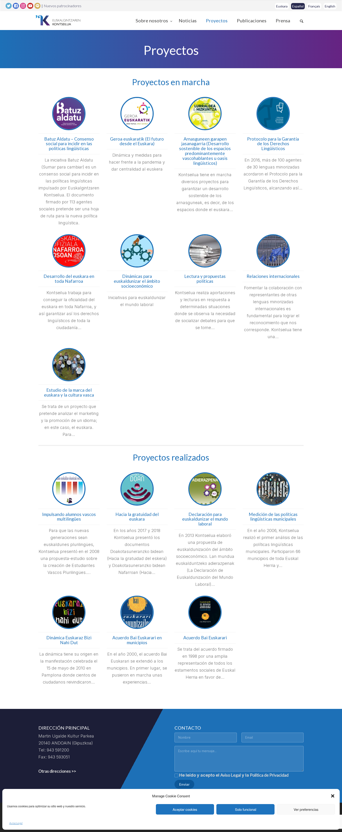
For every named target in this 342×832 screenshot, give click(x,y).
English (330, 6)
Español (298, 6)
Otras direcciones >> (57, 771)
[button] (332, 796)
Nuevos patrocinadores (62, 6)
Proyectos (217, 20)
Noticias (188, 20)
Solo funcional (245, 809)
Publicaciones (251, 20)
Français (314, 6)
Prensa (283, 20)
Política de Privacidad (269, 775)
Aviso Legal (16, 823)
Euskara (282, 6)
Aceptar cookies (185, 809)
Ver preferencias (306, 809)
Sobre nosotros (152, 20)
